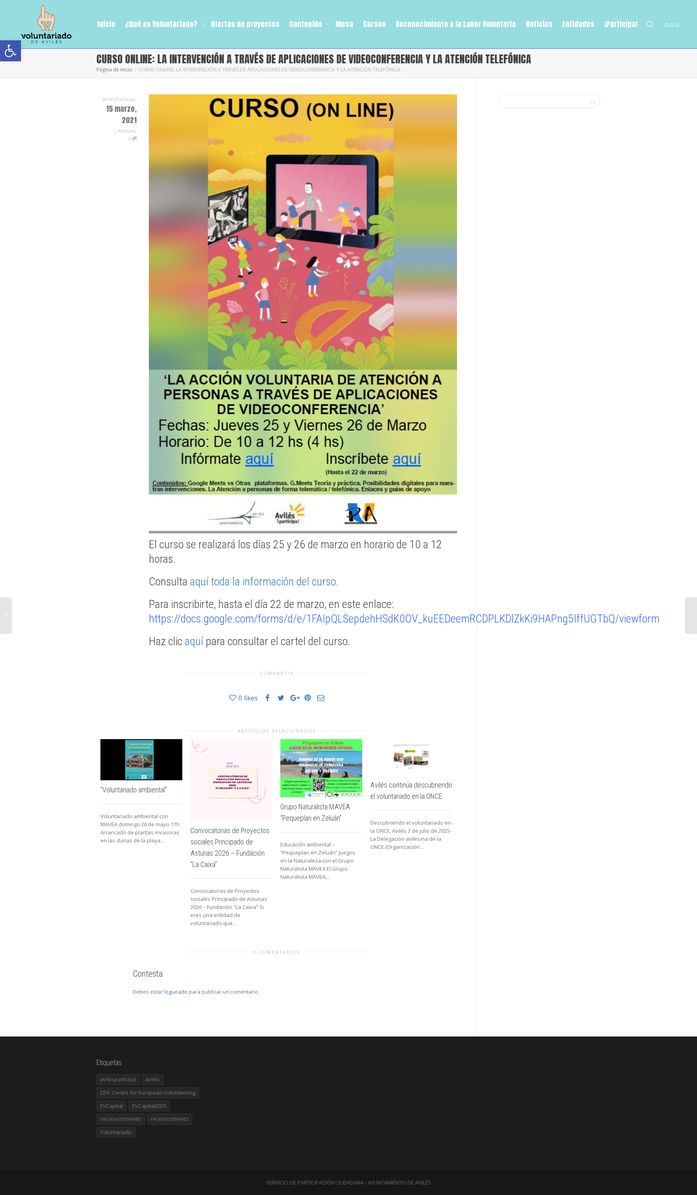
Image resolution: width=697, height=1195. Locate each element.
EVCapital (111, 1105)
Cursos (374, 24)
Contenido (306, 24)
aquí (194, 641)
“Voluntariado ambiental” (133, 790)
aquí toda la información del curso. (264, 581)
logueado (176, 991)
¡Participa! (621, 24)
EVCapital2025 (149, 1105)
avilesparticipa (118, 1079)
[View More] (672, 24)
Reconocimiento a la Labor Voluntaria (456, 24)
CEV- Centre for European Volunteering (147, 1092)
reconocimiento (170, 1118)
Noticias (539, 24)
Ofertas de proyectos (245, 24)
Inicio (106, 24)
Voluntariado (116, 1132)
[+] (141, 759)
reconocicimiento (121, 1118)
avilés (152, 1079)
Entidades (578, 24)
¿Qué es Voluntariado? (162, 24)
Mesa (344, 24)
